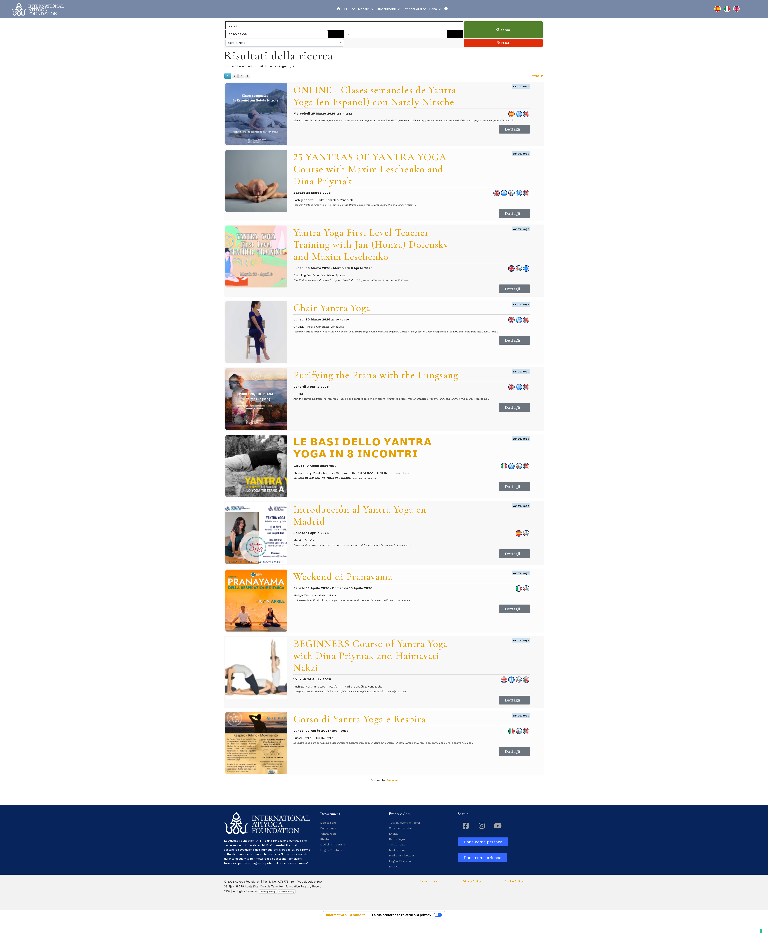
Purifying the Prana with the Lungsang (375, 375)
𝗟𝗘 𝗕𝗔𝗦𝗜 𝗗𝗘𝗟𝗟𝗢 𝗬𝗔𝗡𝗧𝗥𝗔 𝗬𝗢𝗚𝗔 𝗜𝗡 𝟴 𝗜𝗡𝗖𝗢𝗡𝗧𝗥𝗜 (362, 448)
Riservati (394, 866)
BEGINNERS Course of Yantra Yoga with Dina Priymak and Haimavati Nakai (370, 656)
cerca (505, 30)
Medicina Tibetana (332, 844)
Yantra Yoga (521, 86)
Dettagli (512, 129)
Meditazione (328, 822)
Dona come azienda (482, 857)
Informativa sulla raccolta (345, 915)
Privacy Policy (268, 891)
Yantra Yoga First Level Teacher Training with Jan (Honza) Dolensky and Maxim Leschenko (370, 244)
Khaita (324, 839)
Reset (504, 42)
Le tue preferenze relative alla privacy (401, 915)
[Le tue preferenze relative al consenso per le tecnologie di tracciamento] (761, 931)
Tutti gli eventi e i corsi (404, 822)
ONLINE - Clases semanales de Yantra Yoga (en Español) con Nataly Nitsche (374, 96)
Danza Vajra (328, 828)
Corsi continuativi (400, 828)
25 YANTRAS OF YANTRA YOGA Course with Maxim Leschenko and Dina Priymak (370, 169)
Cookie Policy (286, 891)
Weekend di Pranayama (342, 577)
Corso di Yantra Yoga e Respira (359, 719)
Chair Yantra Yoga (332, 308)
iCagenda (392, 780)
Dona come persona (483, 841)
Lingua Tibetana (331, 850)
